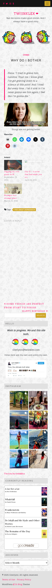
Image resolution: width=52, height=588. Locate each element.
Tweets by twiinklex (14, 473)
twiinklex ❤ (26, 13)
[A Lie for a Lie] (44, 491)
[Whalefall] (44, 501)
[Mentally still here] (19, 458)
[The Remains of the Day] (44, 533)
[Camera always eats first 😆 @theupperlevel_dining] (38, 399)
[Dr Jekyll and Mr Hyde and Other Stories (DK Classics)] (44, 522)
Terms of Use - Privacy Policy (16, 579)
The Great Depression (24, 210)
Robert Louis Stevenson (15, 526)
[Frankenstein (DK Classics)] (44, 512)
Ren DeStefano (12, 491)
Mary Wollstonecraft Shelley (16, 513)
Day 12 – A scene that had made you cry (33, 174)
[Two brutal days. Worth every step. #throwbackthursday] (38, 438)
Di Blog (18, 584)
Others (26, 55)
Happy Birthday (33, 311)
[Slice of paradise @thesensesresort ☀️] (38, 458)
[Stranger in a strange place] (13, 189)
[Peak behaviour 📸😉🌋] (19, 419)
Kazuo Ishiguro (12, 534)
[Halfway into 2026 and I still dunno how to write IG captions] (38, 419)
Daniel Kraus (11, 502)
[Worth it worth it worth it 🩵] (19, 438)
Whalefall (10, 499)
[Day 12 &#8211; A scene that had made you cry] (33, 165)
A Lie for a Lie (12, 488)
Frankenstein (12, 509)
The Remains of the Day (17, 531)
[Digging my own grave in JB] (13, 165)
